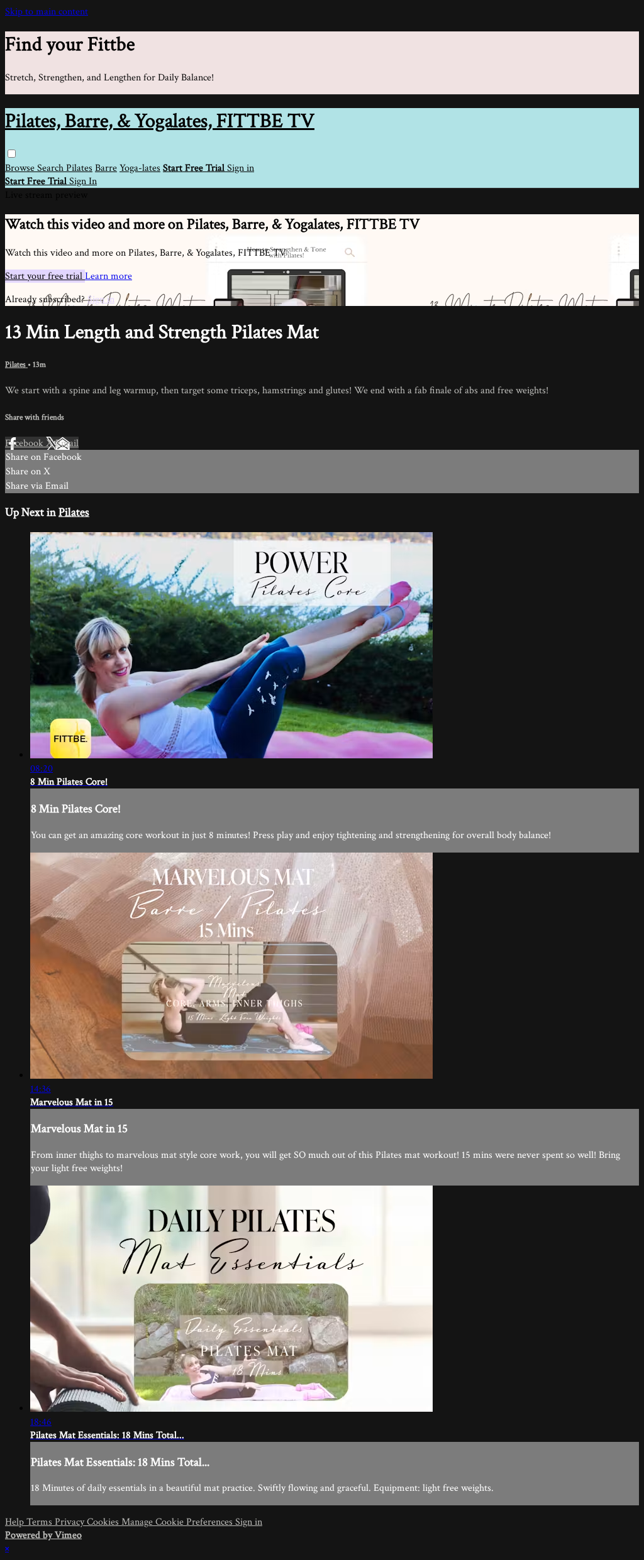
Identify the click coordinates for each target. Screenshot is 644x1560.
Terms (40, 1522)
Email (67, 443)
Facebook (25, 443)
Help (15, 1522)
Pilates (79, 168)
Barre (106, 168)
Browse (21, 168)
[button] (12, 154)
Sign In (83, 181)
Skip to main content (46, 11)
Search (51, 168)
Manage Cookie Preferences (178, 1522)
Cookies (104, 1522)
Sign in (240, 168)
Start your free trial (45, 276)
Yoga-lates (139, 168)
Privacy (71, 1522)
